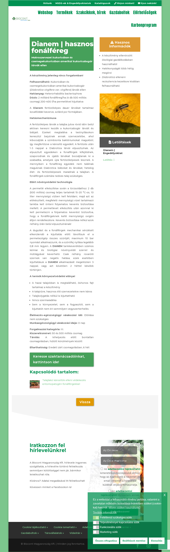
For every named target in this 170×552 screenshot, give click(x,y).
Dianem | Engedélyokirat (113, 152)
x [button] (165, 494)
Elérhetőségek (145, 12)
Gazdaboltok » (30, 533)
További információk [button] (105, 512)
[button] (96, 518)
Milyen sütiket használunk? (124, 507)
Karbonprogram (144, 25)
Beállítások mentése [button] (134, 540)
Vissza (85, 402)
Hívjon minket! (125, 3)
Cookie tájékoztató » (35, 527)
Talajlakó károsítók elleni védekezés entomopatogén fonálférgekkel (64, 382)
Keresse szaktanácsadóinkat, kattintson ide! (59, 359)
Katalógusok (102, 3)
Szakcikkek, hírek (91, 12)
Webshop (45, 12)
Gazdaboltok (119, 12)
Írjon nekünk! (148, 3)
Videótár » (76, 533)
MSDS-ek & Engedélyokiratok (73, 3)
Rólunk (47, 3)
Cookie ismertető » (65, 527)
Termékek (64, 12)
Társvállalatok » (54, 533)
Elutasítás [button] (156, 540)
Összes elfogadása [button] (106, 540)
